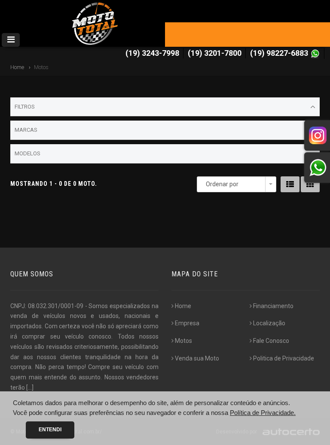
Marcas (26, 130)
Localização (269, 323)
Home (17, 67)
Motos (183, 340)
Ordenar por (222, 184)
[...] (30, 387)
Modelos (27, 153)
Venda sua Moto (197, 358)
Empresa (187, 323)
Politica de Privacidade (283, 358)
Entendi (50, 430)
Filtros (25, 106)
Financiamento (273, 306)
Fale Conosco (271, 340)
